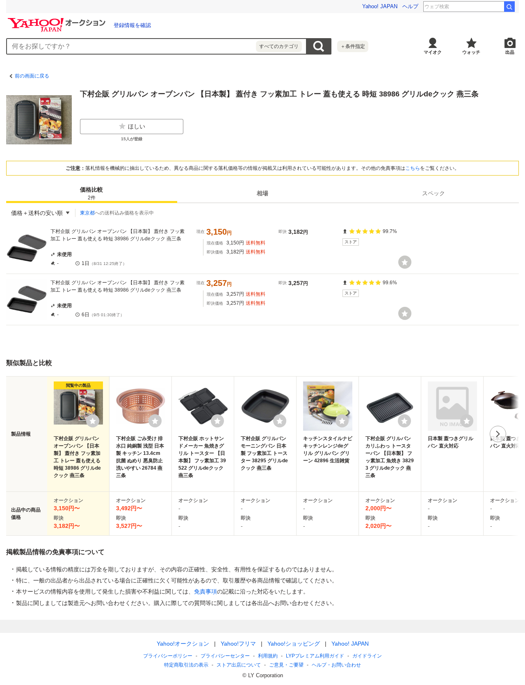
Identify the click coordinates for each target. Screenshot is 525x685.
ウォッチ (471, 52)
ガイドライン (367, 656)
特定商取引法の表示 (186, 665)
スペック (433, 193)
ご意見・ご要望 (286, 665)
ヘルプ (410, 6)
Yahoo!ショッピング (293, 643)
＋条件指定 (352, 46)
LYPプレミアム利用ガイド (315, 656)
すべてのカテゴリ (279, 46)
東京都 (87, 212)
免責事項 (205, 591)
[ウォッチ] (404, 262)
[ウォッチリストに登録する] (92, 420)
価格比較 (91, 193)
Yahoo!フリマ (238, 643)
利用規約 (268, 656)
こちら (412, 168)
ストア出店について (239, 665)
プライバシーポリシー (167, 656)
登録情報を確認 (132, 25)
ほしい (136, 126)
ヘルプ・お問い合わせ (336, 665)
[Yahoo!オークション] (58, 20)
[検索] (509, 6)
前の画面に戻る (32, 76)
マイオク (433, 52)
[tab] (91, 193)
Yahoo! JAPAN (379, 6)
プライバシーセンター (225, 656)
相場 (262, 193)
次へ (498, 434)
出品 (509, 52)
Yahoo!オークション (183, 643)
